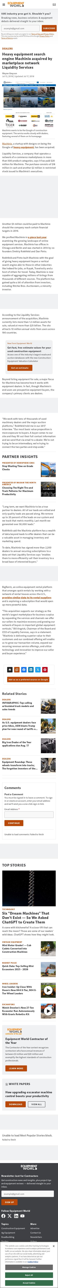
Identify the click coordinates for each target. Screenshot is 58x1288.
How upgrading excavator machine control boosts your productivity (28, 1094)
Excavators (8, 1004)
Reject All (29, 1275)
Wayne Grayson (9, 73)
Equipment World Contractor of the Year (26, 1041)
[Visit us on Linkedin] (16, 1215)
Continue (14, 823)
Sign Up (9, 1202)
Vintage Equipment (12, 942)
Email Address (12, 809)
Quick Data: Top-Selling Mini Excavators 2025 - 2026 (18, 968)
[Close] (54, 1246)
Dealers (7, 48)
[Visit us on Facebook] (3, 1215)
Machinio (7, 143)
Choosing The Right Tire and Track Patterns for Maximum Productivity (17, 491)
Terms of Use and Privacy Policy (42, 34)
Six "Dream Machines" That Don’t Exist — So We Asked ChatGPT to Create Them (25, 917)
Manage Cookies (29, 1267)
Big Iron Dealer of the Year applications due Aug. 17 (16, 744)
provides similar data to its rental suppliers (26, 597)
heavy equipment (23, 147)
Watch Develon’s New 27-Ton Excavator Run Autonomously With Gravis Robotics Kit (18, 1011)
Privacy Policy (45, 36)
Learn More (16, 1068)
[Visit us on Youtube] (22, 1215)
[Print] (10, 669)
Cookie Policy (33, 1262)
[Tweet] (38, 669)
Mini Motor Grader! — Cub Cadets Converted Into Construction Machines (16, 948)
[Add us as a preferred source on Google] (17, 669)
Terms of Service (7, 38)
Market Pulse (9, 963)
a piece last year (37, 237)
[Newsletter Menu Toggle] (54, 4)
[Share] (24, 669)
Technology (8, 909)
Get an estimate (20, 367)
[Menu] (3, 4)
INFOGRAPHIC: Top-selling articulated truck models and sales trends (18, 706)
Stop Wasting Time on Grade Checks (17, 468)
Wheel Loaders (10, 983)
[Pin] (45, 669)
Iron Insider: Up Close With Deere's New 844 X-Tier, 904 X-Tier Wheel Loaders (19, 990)
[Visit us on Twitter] (10, 1215)
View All (36, 1104)
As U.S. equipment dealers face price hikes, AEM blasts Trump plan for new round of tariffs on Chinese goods (19, 726)
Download (15, 1104)
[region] (29, 1265)
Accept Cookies (29, 1283)
